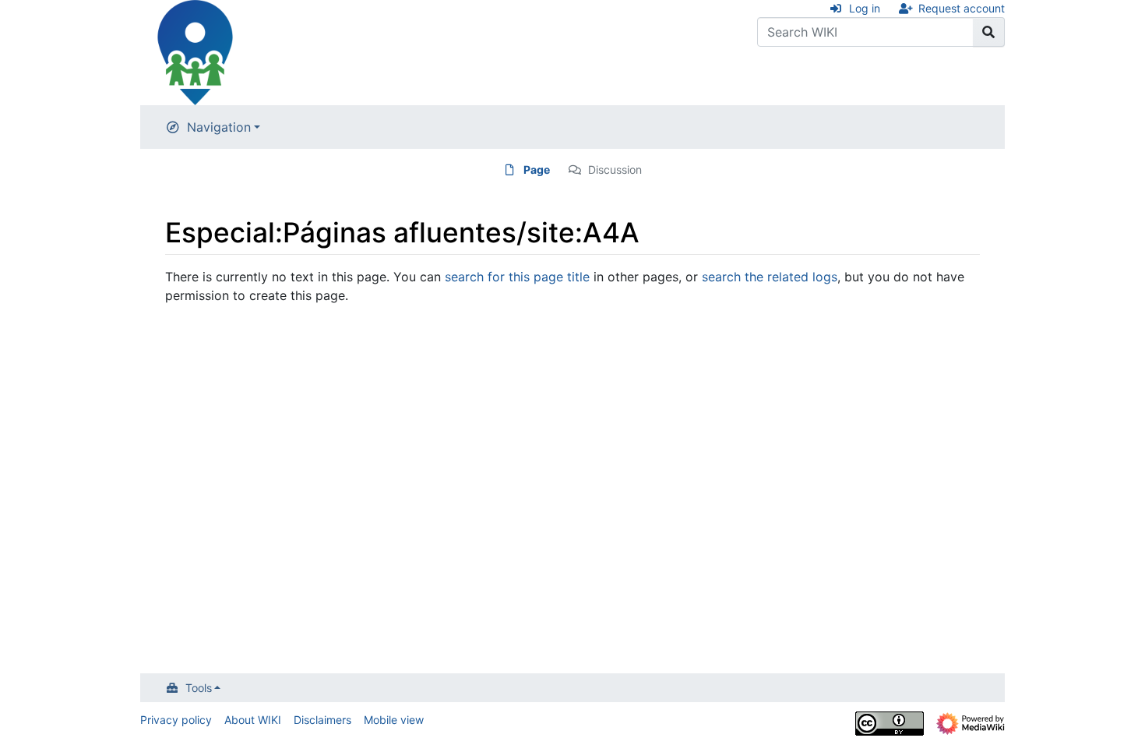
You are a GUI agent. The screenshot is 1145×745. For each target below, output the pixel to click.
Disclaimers (322, 719)
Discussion (615, 169)
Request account (961, 8)
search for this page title (517, 276)
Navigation (219, 127)
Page (536, 169)
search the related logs (769, 276)
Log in (864, 8)
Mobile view (394, 719)
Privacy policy (176, 719)
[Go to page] (989, 32)
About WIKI (252, 719)
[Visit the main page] (194, 51)
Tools (198, 687)
